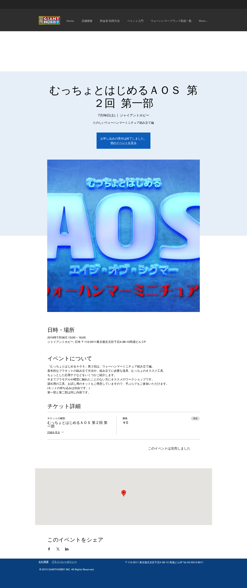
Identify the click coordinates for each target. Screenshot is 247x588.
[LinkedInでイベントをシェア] (67, 549)
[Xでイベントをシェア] (58, 549)
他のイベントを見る (123, 143)
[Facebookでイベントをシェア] (49, 549)
